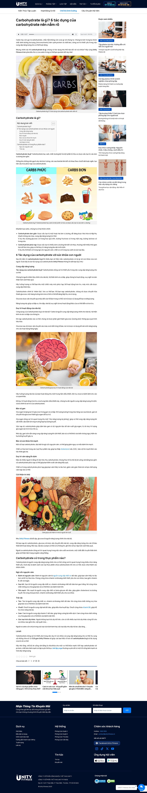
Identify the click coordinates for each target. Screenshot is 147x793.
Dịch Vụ (38, 4)
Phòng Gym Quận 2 (61, 731)
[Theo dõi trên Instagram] (96, 749)
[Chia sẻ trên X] (31, 661)
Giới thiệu (19, 731)
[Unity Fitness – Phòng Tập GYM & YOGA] (24, 4)
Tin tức (82, 4)
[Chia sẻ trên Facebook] (29, 661)
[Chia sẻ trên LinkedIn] (36, 661)
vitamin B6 (87, 607)
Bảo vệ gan (22, 136)
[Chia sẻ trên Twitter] (34, 661)
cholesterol (65, 449)
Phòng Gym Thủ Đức (61, 737)
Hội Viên (73, 4)
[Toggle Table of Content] (52, 123)
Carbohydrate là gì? (24, 126)
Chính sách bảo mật (22, 737)
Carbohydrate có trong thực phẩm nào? (31, 144)
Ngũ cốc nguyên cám (26, 147)
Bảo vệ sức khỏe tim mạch (27, 138)
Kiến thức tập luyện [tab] (27, 10)
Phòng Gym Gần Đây (61, 740)
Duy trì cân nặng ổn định (27, 140)
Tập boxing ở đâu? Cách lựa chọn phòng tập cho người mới (111, 114)
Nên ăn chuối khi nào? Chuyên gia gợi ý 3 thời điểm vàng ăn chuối (81, 687)
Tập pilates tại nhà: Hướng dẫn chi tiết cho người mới (111, 45)
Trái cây (21, 149)
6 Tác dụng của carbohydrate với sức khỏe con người (35, 129)
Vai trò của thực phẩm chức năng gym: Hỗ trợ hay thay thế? (28, 687)
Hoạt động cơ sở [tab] (48, 10)
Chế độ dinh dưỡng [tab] (68, 10)
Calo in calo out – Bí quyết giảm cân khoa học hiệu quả (54, 687)
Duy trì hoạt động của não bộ (28, 133)
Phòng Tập (50, 4)
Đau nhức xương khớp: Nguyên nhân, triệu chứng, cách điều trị (110, 149)
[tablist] (73, 11)
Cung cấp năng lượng (26, 131)
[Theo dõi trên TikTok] (102, 749)
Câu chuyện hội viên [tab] (90, 10)
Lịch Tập (63, 4)
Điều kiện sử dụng (21, 734)
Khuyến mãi (58, 762)
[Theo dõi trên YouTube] (112, 749)
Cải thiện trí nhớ (24, 142)
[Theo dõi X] (107, 749)
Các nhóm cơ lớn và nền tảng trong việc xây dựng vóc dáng (112, 183)
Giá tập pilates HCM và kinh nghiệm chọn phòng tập (109, 80)
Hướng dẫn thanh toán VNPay (25, 740)
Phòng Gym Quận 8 (61, 734)
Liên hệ (18, 745)
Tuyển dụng (95, 4)
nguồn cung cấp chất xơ (62, 576)
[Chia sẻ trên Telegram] (39, 661)
